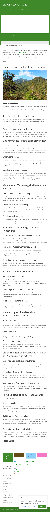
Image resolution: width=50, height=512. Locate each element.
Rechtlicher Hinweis (7, 509)
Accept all (42, 506)
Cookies (12, 509)
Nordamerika (16, 35)
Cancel (34, 506)
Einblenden (9, 58)
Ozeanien (37, 35)
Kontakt (27, 461)
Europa (30, 35)
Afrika (4, 35)
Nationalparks (5, 38)
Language (44, 35)
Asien (9, 35)
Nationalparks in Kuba (20, 38)
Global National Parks (15, 4)
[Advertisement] (25, 24)
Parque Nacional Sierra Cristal (23, 49)
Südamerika (23, 35)
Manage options (25, 506)
